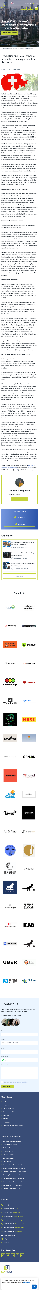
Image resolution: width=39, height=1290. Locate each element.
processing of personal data (19, 1082)
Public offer (6, 1122)
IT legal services (8, 1151)
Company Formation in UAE (11, 1188)
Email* (3, 1048)
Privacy (5, 1118)
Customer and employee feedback (13, 1125)
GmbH (29, 467)
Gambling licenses (8, 1158)
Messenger (4, 1056)
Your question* (5, 1065)
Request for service (10, 33)
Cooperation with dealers (11, 1112)
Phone (3, 1039)
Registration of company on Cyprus (14, 1168)
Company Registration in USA (12, 1185)
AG (17, 470)
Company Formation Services (12, 1141)
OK (34, 1286)
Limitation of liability (9, 1108)
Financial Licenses (8, 1154)
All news (19, 576)
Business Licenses (8, 1148)
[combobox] (4, 1043)
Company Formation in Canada (12, 1182)
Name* (3, 1031)
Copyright (6, 1115)
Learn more (26, 1282)
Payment (6, 1105)
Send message (7, 1086)
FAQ (4, 1101)
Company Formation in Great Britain (14, 1171)
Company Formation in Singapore (13, 1178)
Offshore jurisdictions (10, 1144)
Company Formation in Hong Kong (14, 1165)
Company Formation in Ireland (12, 1175)
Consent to (7, 1082)
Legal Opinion (7, 1161)
